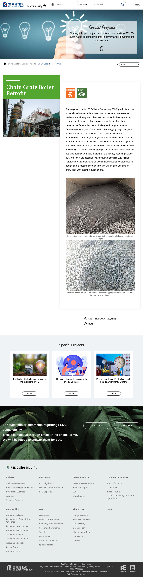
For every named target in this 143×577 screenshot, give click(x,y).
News (42, 509)
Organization (79, 528)
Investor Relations (81, 477)
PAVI (83, 574)
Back (90, 324)
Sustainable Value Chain (17, 538)
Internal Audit (113, 491)
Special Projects (13, 551)
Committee (112, 487)
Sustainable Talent (14, 534)
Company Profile (80, 515)
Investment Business (15, 491)
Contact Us (78, 536)
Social (42, 532)
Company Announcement (51, 523)
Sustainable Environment (17, 530)
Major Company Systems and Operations (120, 497)
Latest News (45, 515)
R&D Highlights (46, 483)
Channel (132, 572)
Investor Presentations (83, 483)
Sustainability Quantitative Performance (18, 520)
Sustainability (12, 509)
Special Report (46, 544)
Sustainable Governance (17, 526)
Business (10, 477)
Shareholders (79, 496)
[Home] (4, 64)
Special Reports (13, 547)
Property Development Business (20, 487)
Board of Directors (115, 483)
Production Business (15, 483)
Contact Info (96, 425)
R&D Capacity (45, 491)
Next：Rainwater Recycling (102, 319)
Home (109, 509)
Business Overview (14, 500)
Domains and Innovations (51, 487)
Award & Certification (49, 540)
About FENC (78, 509)
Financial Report (80, 487)
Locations (10, 496)
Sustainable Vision (14, 515)
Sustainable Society (15, 543)
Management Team (82, 532)
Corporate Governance (117, 477)
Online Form (127, 425)
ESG (75, 491)
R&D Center (44, 477)
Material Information (49, 519)
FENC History (79, 523)
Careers (76, 540)
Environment (45, 536)
